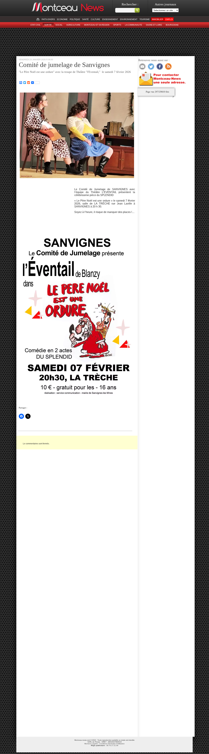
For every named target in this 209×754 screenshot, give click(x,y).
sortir (48, 25)
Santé (85, 19)
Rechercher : (130, 4)
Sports (117, 25)
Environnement (128, 19)
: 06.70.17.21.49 (104, 745)
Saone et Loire (154, 25)
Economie (62, 19)
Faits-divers (48, 19)
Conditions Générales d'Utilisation (112, 744)
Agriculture (73, 25)
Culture (95, 19)
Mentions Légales (91, 744)
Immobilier (157, 19)
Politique (75, 19)
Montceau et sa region (96, 25)
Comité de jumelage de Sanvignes (64, 64)
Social (59, 25)
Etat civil (35, 25)
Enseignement (110, 19)
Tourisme (144, 19)
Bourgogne (172, 25)
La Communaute (133, 25)
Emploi (169, 19)
